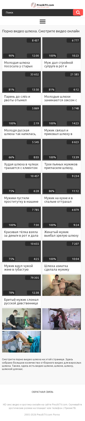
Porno (56, 414)
